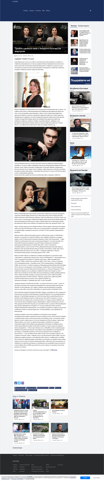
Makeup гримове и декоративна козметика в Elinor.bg (79, 199)
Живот (47, 464)
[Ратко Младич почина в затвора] (59, 404)
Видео (32, 464)
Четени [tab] (74, 26)
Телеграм (31, 59)
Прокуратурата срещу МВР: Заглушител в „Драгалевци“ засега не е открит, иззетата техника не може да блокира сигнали (21, 437)
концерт (58, 388)
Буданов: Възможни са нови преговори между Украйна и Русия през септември (58, 436)
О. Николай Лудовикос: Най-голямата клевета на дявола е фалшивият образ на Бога (80, 134)
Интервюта (22, 469)
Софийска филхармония (21, 390)
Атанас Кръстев (32, 388)
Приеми (85, 477)
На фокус (25, 10)
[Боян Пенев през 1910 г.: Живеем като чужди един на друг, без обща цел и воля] (80, 98)
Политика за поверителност (41, 455)
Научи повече (96, 478)
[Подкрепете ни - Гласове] (80, 81)
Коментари (22, 471)
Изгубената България (79, 88)
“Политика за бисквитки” (17, 479)
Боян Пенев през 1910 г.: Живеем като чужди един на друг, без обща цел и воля (80, 107)
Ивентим (54, 350)
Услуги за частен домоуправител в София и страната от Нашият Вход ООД (80, 214)
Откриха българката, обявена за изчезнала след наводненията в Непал (39, 436)
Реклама (15, 455)
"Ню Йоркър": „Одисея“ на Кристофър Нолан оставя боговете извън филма (79, 162)
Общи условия (28, 455)
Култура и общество (24, 464)
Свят (43, 10)
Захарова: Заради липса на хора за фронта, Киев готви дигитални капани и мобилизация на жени (85, 51)
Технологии (60, 464)
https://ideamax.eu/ (76, 206)
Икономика (22, 467)
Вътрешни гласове (77, 116)
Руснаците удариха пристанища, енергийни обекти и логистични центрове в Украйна (84, 69)
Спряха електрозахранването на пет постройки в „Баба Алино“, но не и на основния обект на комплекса (40, 414)
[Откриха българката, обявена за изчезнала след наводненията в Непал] (40, 427)
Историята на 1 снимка (36, 467)
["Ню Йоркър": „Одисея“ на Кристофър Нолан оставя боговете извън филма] (80, 152)
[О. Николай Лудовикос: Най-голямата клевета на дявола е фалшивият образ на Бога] (80, 125)
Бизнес (47, 471)
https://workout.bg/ (76, 209)
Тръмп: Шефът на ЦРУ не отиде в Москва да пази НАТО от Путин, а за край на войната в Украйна (84, 33)
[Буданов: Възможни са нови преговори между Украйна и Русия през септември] (59, 427)
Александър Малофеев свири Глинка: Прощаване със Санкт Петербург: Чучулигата (80, 189)
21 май (52, 388)
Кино (72, 143)
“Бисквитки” (29, 476)
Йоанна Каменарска (20, 388)
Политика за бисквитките (57, 455)
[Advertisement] (70, 11)
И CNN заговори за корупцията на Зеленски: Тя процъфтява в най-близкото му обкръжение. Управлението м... (83, 62)
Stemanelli (73, 203)
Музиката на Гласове (78, 170)
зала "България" (33, 390)
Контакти (21, 455)
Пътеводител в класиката (37, 471)
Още (48, 10)
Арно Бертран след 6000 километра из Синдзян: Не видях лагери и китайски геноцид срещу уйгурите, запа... (83, 42)
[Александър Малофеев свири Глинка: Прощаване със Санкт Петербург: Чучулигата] (80, 179)
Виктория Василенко (43, 388)
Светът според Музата (37, 469)
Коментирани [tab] (83, 26)
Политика (38, 10)
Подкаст (31, 10)
